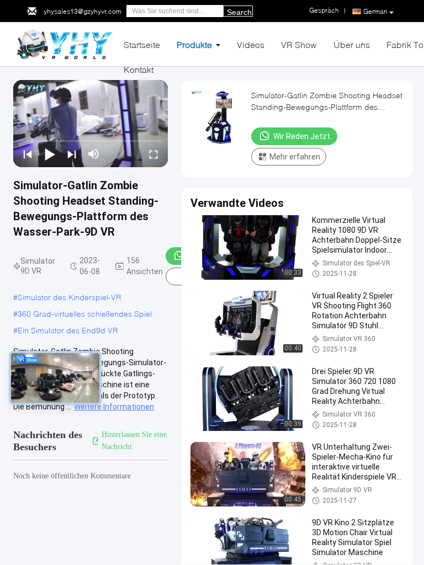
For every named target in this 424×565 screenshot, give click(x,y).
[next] (72, 154)
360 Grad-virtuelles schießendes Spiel (85, 313)
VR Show (299, 44)
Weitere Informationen (114, 406)
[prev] (28, 154)
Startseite (142, 44)
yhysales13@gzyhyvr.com (82, 11)
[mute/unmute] (94, 154)
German (375, 11)
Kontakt (138, 69)
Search (239, 12)
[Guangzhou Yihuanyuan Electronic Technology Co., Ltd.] (64, 43)
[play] (90, 123)
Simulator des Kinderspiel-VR (69, 297)
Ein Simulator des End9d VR (68, 330)
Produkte (194, 44)
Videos (250, 44)
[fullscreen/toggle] (153, 154)
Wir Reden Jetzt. (302, 136)
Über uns (351, 44)
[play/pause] (50, 154)
